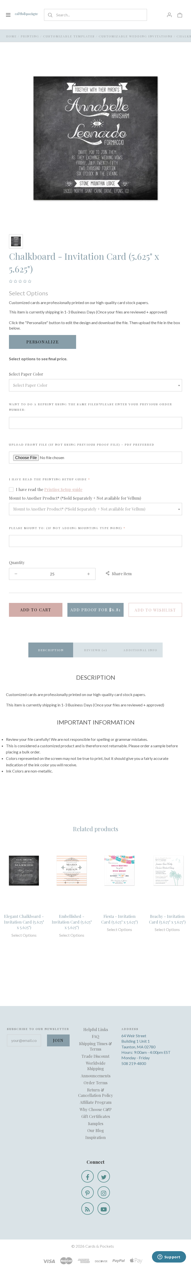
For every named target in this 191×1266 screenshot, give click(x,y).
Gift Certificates (95, 1116)
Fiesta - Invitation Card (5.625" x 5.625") (119, 919)
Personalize (42, 341)
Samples (95, 1123)
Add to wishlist (155, 610)
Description (51, 650)
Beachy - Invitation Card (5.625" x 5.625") (167, 919)
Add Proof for (95, 609)
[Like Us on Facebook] (87, 1176)
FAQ (95, 1036)
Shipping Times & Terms (95, 1046)
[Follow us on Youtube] (103, 1208)
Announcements (95, 1075)
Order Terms (95, 1082)
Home (11, 36)
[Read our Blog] (87, 1208)
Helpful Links (95, 1029)
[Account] (169, 14)
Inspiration (95, 1137)
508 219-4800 (133, 1063)
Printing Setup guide (65, 479)
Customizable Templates (69, 36)
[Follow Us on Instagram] (103, 1192)
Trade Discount (95, 1056)
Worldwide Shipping (95, 1065)
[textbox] (95, 385)
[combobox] (95, 385)
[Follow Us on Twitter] (103, 1176)
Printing (30, 36)
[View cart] (180, 14)
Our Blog (95, 1130)
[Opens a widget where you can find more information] (169, 1257)
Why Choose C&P (96, 1109)
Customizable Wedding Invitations (136, 36)
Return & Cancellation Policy (95, 1092)
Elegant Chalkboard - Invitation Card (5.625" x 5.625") (24, 922)
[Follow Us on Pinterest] (87, 1192)
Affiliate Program (95, 1102)
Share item (122, 573)
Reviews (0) (95, 650)
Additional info (140, 650)
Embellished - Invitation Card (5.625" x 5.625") (72, 922)
